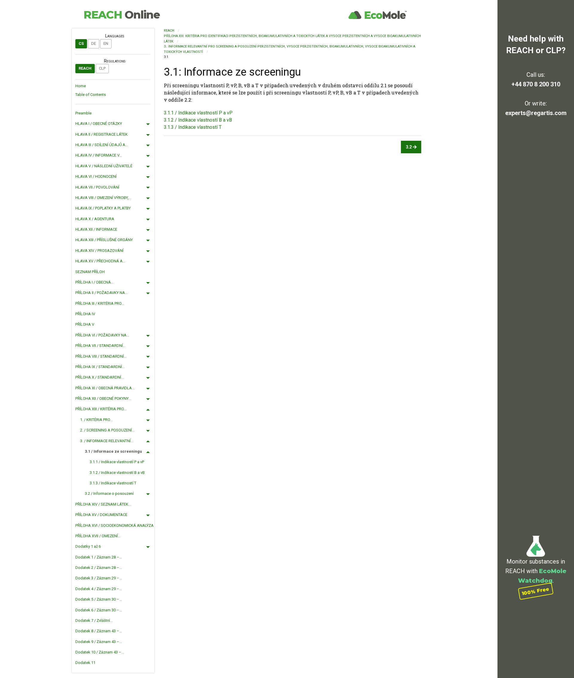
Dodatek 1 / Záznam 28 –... (98, 557)
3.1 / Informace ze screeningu (113, 451)
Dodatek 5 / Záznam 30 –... (98, 599)
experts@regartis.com (536, 113)
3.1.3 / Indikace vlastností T (113, 483)
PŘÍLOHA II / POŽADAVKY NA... (101, 292)
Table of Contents (90, 94)
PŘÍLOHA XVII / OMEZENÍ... (97, 536)
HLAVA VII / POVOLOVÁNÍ (97, 187)
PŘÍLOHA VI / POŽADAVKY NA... (102, 335)
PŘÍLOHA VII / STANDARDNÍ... (100, 345)
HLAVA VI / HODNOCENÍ (96, 176)
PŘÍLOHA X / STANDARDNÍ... (99, 377)
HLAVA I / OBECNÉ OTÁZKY (98, 123)
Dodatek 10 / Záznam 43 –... (99, 652)
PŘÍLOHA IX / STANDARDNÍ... (100, 367)
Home (80, 86)
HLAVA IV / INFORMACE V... (98, 155)
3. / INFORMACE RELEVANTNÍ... (106, 441)
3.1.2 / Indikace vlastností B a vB (117, 472)
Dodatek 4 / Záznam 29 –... (98, 589)
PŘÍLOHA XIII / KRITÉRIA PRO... (100, 409)
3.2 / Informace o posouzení (109, 493)
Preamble (83, 113)
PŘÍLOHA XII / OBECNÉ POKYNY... (103, 398)
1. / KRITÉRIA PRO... (96, 419)
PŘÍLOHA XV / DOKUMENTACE (101, 514)
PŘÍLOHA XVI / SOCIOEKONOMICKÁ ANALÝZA (114, 525)
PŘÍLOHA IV (85, 314)
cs (81, 43)
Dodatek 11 (85, 662)
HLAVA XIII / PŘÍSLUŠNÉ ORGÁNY (104, 240)
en (105, 43)
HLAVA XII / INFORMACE (96, 229)
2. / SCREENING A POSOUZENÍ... (107, 430)
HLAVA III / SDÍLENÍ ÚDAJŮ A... (101, 145)
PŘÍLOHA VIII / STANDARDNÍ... (100, 356)
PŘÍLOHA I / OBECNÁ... (94, 282)
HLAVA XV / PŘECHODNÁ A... (100, 261)
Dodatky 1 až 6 (88, 546)
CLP (102, 68)
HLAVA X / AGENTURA (94, 219)
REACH (121, 14)
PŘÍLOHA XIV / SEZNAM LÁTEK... (103, 504)
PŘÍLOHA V (84, 324)
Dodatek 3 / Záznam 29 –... (98, 578)
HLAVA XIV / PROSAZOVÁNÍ (99, 250)
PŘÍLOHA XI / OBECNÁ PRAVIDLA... (105, 388)
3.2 (409, 147)
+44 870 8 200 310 (536, 84)
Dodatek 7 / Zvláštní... (94, 620)
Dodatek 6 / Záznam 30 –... (98, 610)
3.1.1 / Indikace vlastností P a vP (117, 462)
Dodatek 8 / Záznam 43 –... (98, 631)
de (93, 43)
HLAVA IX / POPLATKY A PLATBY (103, 208)
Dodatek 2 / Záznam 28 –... (98, 567)
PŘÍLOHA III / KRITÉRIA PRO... (99, 303)
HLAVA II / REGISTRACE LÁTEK (101, 134)
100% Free (535, 591)
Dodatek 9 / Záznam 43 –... (98, 641)
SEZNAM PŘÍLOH (90, 272)
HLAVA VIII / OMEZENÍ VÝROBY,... (103, 197)
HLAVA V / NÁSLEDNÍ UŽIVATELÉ (103, 166)
